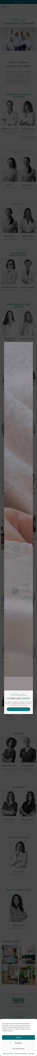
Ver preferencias (18, 1048)
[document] (18, 528)
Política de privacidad (20, 1053)
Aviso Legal (31, 1053)
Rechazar (18, 1043)
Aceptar (18, 1037)
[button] (30, 361)
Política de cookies (8, 1053)
